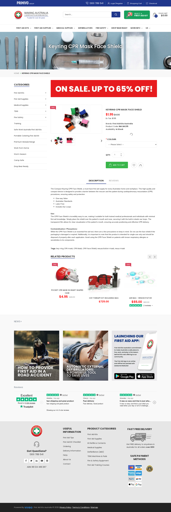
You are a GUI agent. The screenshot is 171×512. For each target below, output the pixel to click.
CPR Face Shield (90, 248)
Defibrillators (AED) (96, 452)
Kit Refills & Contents (97, 443)
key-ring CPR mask (64, 248)
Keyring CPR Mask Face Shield (36, 73)
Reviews (114, 180)
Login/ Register (116, 3)
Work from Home (21, 148)
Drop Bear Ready (21, 166)
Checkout (153, 3)
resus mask (120, 248)
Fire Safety (18, 117)
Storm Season (20, 154)
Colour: (111, 139)
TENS (16, 111)
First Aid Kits (19, 93)
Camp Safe (19, 160)
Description (96, 180)
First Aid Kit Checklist (72, 442)
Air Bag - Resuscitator (140, 298)
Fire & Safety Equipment (98, 460)
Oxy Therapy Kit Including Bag (104, 298)
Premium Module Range (24, 142)
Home (16, 73)
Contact (66, 464)
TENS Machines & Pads (97, 456)
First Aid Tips (68, 437)
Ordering (67, 446)
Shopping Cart (136, 3)
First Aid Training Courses (98, 465)
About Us (67, 459)
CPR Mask (78, 248)
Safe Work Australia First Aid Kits (28, 129)
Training (17, 123)
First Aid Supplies (21, 99)
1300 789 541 (96, 3)
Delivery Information (72, 451)
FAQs (65, 455)
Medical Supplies (21, 105)
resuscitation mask (105, 248)
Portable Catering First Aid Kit (26, 135)
